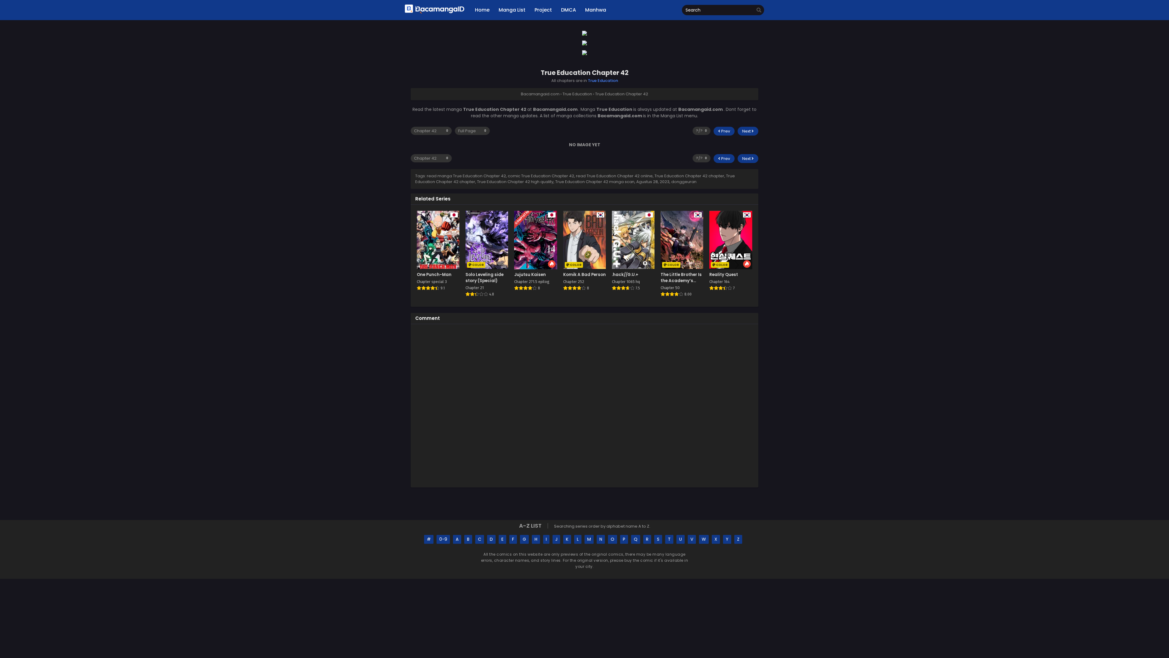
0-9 (443, 539)
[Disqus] (584, 405)
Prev (725, 131)
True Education (603, 80)
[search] (759, 10)
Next (747, 131)
